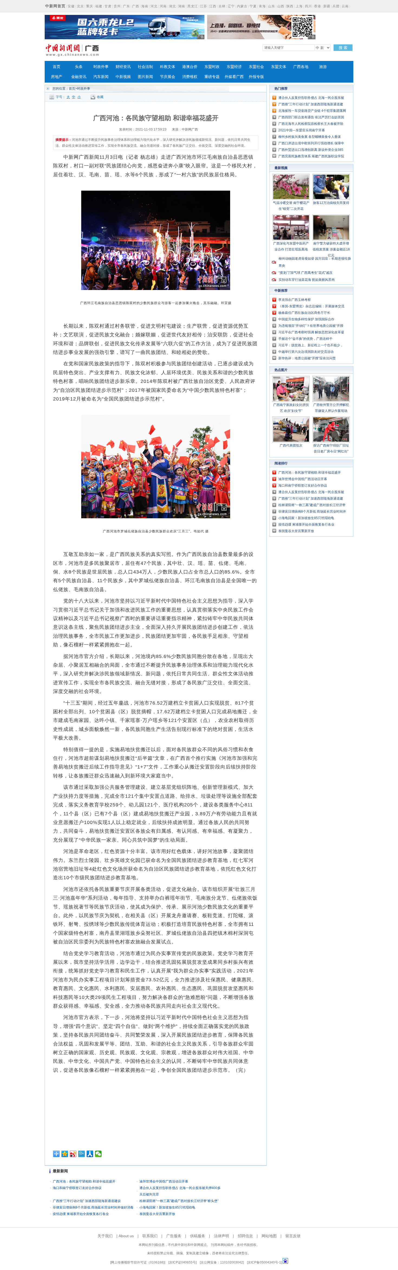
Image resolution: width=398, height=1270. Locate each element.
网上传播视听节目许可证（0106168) (137, 1262)
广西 (135, 6)
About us (126, 1236)
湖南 (181, 6)
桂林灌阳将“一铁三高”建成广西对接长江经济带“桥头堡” (178, 1201)
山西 (280, 6)
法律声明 (221, 1236)
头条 (79, 67)
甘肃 (108, 6)
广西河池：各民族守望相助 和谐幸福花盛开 (84, 1181)
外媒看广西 (234, 77)
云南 (345, 6)
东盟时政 (212, 67)
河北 (154, 6)
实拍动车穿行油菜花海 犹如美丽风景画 (307, 280)
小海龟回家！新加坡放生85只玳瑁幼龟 (167, 1207)
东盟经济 (234, 67)
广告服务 (173, 1236)
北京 (80, 6)
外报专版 (256, 77)
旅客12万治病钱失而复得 (331, 203)
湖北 (172, 6)
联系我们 (150, 1236)
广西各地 (300, 67)
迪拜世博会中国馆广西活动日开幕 (163, 1181)
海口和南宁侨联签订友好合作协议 (77, 1188)
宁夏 (253, 6)
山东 (271, 6)
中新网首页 (55, 6)
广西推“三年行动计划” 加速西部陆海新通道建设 (87, 1201)
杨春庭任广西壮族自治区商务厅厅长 (304, 313)
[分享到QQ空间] (64, 1154)
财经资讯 (123, 67)
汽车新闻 (101, 77)
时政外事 (101, 67)
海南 (144, 6)
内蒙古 (242, 6)
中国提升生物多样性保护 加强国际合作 (306, 319)
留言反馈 (293, 1236)
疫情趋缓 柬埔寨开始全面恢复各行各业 (81, 1214)
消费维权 (189, 77)
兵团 (336, 6)
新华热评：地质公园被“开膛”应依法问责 (307, 358)
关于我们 (105, 1236)
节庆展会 (167, 77)
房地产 (56, 77)
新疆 (326, 6)
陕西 (289, 6)
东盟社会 (256, 67)
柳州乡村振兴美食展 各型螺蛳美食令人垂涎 (309, 137)
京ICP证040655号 (182, 1262)
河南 (163, 6)
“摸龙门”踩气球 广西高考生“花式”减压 (305, 273)
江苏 (203, 6)
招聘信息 (245, 1236)
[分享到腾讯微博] (81, 1154)
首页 (56, 67)
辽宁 (231, 6)
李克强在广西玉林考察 (294, 300)
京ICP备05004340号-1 (264, 1262)
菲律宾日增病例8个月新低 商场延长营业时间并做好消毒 (93, 1207)
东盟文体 (278, 67)
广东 (126, 6)
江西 (212, 6)
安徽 (71, 6)
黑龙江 (192, 6)
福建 (98, 6)
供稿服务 (197, 1236)
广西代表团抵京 (291, 445)
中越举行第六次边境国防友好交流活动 (306, 352)
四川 (308, 6)
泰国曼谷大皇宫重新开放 (157, 1214)
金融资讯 (78, 77)
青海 (262, 6)
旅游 (323, 67)
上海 (299, 6)
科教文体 (167, 67)
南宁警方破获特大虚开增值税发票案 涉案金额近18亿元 (331, 249)
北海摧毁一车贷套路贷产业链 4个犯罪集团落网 (312, 111)
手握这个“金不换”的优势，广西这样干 (305, 339)
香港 (317, 6)
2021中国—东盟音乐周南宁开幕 (301, 130)
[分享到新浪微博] (73, 1154)
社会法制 (145, 67)
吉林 (222, 6)
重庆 (89, 6)
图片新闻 (145, 77)
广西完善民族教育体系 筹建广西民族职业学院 (311, 156)
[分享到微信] (98, 1154)
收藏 (100, 97)
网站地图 (269, 1236)
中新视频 (123, 77)
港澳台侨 (189, 67)
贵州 (117, 6)
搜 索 (343, 47)
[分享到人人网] (90, 1154)
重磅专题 (212, 77)
